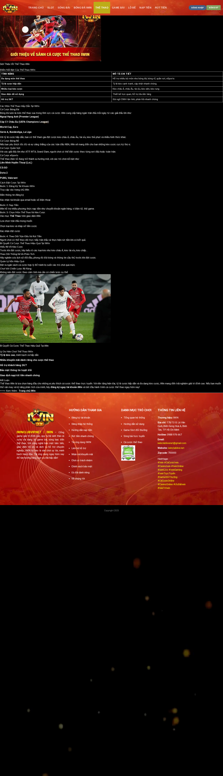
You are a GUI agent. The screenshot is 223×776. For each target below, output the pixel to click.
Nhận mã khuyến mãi (82, 454)
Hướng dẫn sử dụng (134, 424)
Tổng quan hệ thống (134, 417)
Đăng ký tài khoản (80, 417)
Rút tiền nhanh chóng (82, 436)
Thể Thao (101, 7)
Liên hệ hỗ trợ (78, 448)
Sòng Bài (64, 7)
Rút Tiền (161, 7)
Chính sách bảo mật (81, 466)
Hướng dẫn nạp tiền (81, 430)
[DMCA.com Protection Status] (128, 453)
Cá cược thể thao (133, 442)
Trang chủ (36, 7)
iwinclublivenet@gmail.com (172, 443)
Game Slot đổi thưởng (135, 430)
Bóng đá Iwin (83, 7)
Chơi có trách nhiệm (81, 460)
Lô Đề (132, 7)
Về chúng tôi (78, 478)
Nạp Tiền (145, 7)
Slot (50, 7)
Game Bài (118, 7)
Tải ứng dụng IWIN (81, 442)
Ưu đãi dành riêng (80, 472)
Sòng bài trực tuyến (134, 436)
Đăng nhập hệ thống (82, 424)
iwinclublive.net (176, 448)
